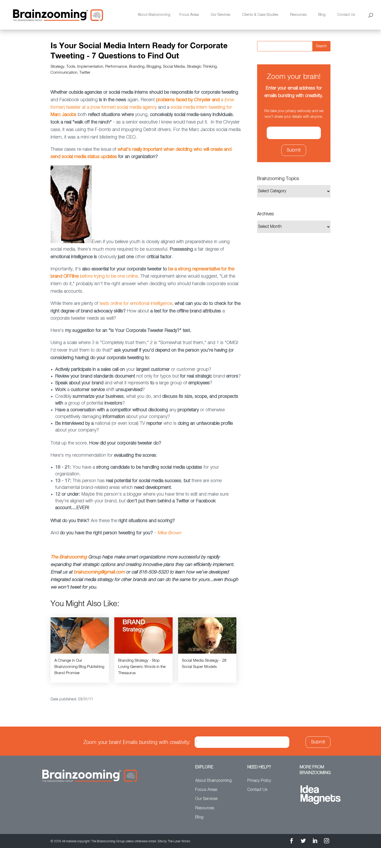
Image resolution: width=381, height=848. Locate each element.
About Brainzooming (154, 15)
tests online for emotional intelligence (136, 303)
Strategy (57, 67)
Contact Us (346, 15)
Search (321, 46)
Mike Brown (169, 533)
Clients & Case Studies (260, 15)
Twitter (84, 72)
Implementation (90, 67)
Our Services (220, 15)
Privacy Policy (259, 781)
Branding (136, 67)
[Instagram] (326, 841)
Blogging (153, 67)
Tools (70, 67)
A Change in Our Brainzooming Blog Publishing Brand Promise (79, 667)
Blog (322, 15)
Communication (64, 72)
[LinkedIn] (315, 841)
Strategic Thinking (202, 67)
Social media (174, 67)
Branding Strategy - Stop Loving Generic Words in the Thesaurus (142, 667)
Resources (298, 15)
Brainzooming (73, 557)
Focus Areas (189, 15)
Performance (116, 67)
